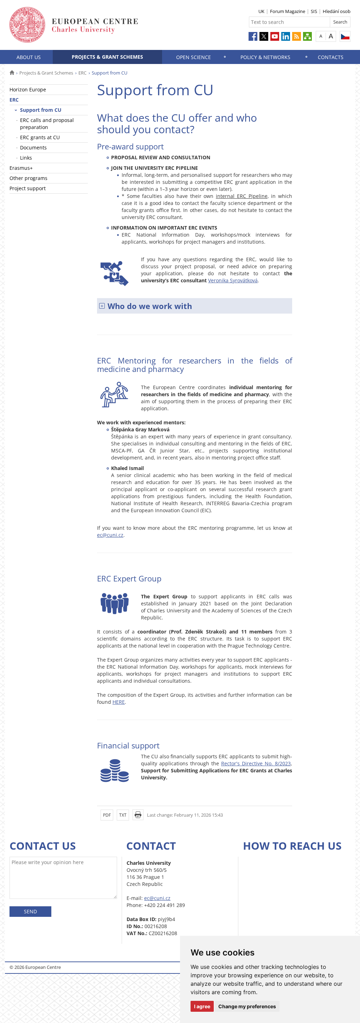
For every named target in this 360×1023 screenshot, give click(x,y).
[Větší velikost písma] (331, 36)
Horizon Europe (27, 89)
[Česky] (345, 36)
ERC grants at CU (40, 137)
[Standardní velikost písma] (321, 36)
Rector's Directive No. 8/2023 (256, 763)
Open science (193, 57)
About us (29, 57)
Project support (27, 188)
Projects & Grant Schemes (107, 56)
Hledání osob (337, 11)
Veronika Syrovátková (233, 280)
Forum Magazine (287, 11)
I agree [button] (202, 1006)
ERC (82, 73)
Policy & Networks (265, 57)
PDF (107, 815)
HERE (118, 702)
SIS (314, 11)
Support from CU (41, 110)
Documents (33, 147)
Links (26, 157)
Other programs (28, 178)
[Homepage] (11, 73)
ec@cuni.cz (110, 535)
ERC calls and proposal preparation (47, 123)
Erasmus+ (21, 168)
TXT (123, 815)
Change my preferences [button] (247, 1006)
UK (261, 11)
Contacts (330, 57)
